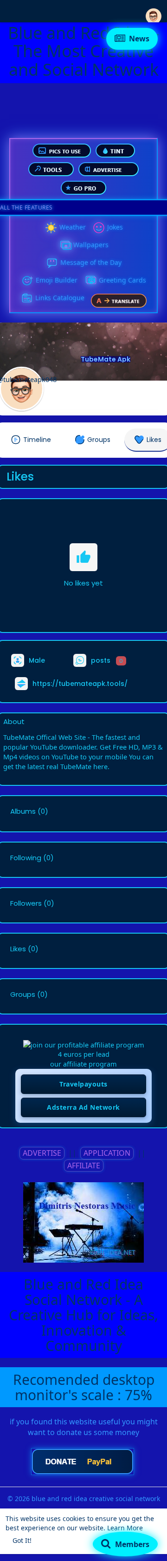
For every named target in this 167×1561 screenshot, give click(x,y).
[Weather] (51, 227)
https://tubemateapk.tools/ (80, 683)
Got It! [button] (22, 1540)
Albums (23, 811)
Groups (22, 994)
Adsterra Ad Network (83, 1107)
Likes (18, 949)
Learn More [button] (125, 1527)
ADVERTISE (42, 1153)
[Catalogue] (26, 298)
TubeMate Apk (105, 359)
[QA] (90, 280)
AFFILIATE (83, 1165)
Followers (26, 903)
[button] (153, 10)
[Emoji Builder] (27, 280)
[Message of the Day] (51, 263)
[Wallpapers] (64, 245)
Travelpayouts (83, 1084)
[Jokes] (98, 227)
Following (25, 858)
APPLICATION (107, 1153)
